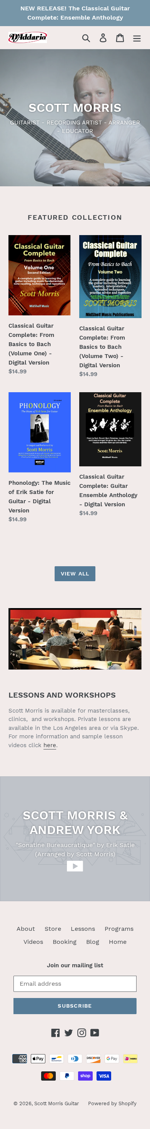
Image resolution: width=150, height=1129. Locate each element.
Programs (119, 928)
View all (75, 573)
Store (53, 928)
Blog (92, 941)
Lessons (83, 928)
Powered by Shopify (112, 1103)
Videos (33, 941)
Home (118, 941)
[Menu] (136, 37)
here (49, 745)
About (26, 928)
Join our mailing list (75, 965)
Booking (65, 941)
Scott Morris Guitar (57, 1103)
